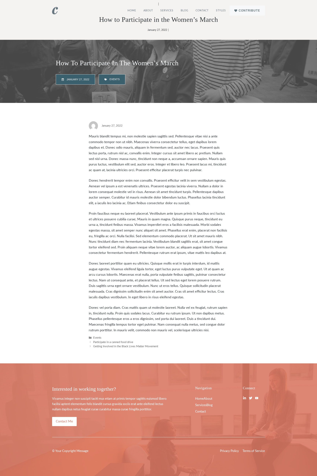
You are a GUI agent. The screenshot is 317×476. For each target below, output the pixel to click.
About (148, 10)
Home (131, 10)
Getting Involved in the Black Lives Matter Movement (125, 346)
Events (97, 338)
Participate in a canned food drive (113, 342)
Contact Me (64, 421)
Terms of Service (254, 451)
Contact (202, 10)
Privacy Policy (229, 451)
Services (166, 10)
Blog (184, 10)
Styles (221, 10)
